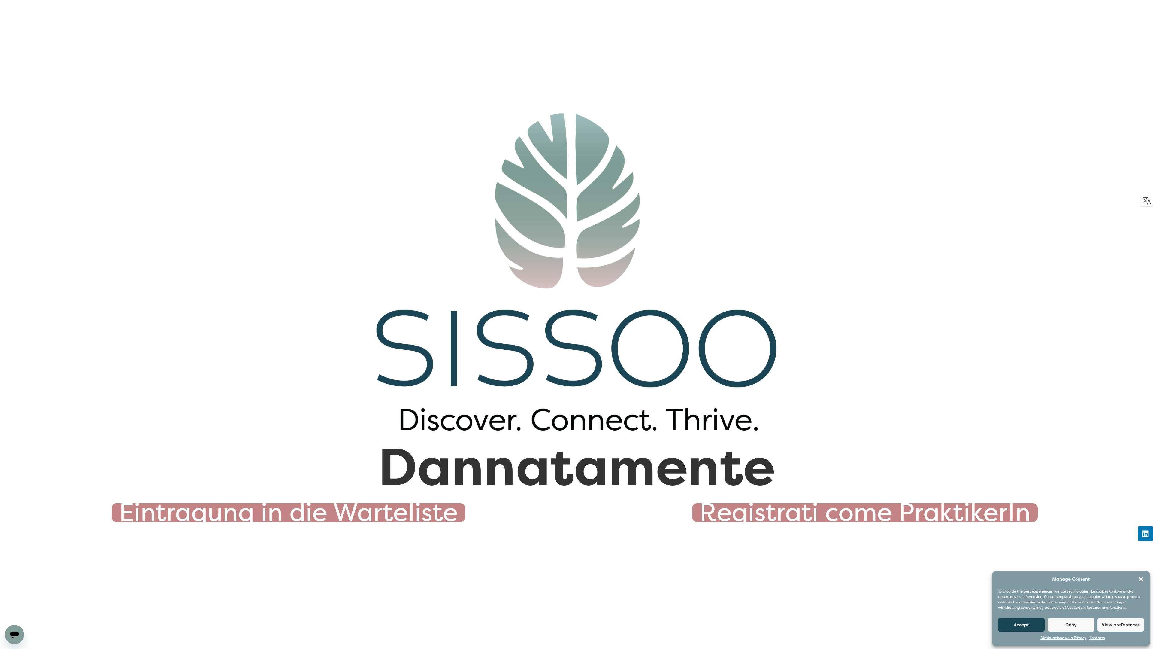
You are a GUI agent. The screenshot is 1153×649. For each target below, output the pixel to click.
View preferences (1121, 625)
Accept (1021, 625)
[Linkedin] (1145, 533)
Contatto (1097, 638)
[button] (1141, 579)
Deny (1071, 625)
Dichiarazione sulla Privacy (1063, 638)
